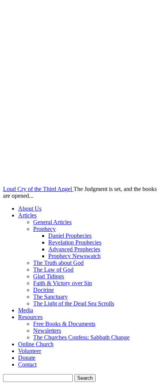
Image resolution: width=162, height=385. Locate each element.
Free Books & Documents (64, 324)
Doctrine (43, 290)
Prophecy (44, 229)
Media (25, 310)
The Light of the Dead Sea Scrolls (73, 303)
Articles (27, 215)
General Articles (52, 222)
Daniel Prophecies (70, 235)
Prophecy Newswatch (74, 256)
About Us (29, 208)
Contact (27, 364)
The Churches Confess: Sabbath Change (81, 337)
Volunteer (29, 351)
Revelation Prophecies (74, 242)
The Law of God (53, 269)
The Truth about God (58, 263)
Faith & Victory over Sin (62, 283)
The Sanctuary (50, 296)
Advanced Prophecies (74, 249)
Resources (30, 317)
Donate (26, 357)
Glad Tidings (48, 276)
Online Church (35, 344)
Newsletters (47, 330)
